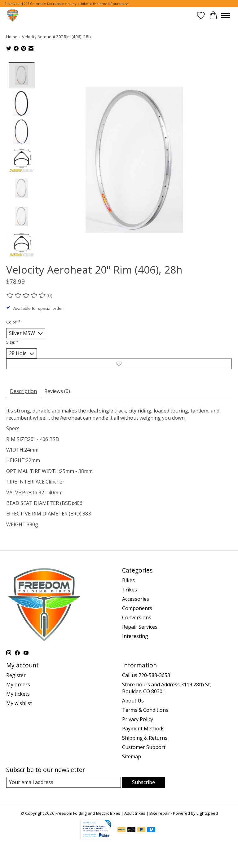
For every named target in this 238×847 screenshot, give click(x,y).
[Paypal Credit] (95, 837)
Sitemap (131, 756)
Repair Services (139, 626)
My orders (18, 684)
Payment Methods (143, 728)
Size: (12, 342)
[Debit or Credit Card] (131, 830)
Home (11, 36)
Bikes (128, 580)
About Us (133, 700)
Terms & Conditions (145, 710)
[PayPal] (121, 830)
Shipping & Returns (144, 737)
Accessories (135, 598)
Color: (13, 322)
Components (137, 608)
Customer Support (143, 747)
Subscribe (143, 782)
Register (16, 675)
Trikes (129, 589)
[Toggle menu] (225, 15)
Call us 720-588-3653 (146, 675)
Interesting (135, 636)
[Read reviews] (26, 295)
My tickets (18, 693)
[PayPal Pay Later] (141, 830)
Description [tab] (23, 391)
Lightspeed (207, 813)
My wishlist (19, 703)
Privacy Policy (137, 719)
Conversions (136, 617)
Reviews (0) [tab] (57, 391)
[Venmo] (151, 830)
